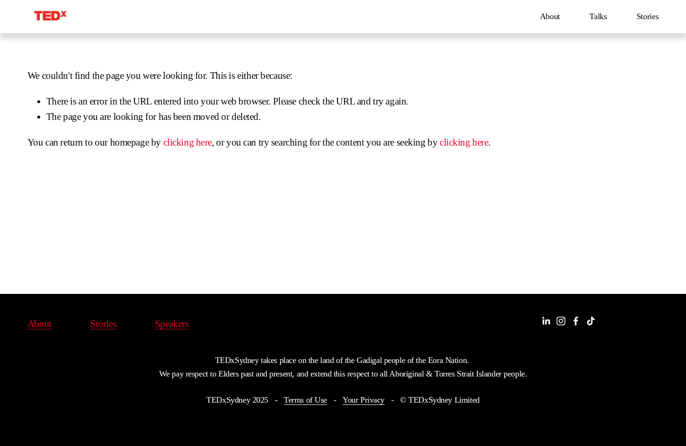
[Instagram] (561, 321)
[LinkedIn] (546, 321)
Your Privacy (364, 399)
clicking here (187, 142)
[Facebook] (576, 321)
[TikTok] (590, 321)
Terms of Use (305, 399)
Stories (648, 16)
